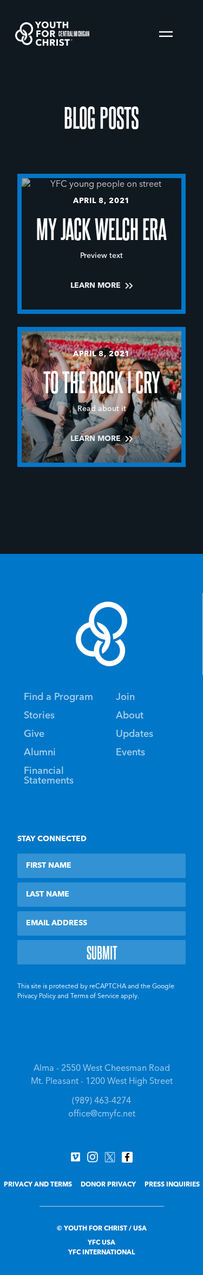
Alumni (40, 753)
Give (34, 734)
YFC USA (101, 1243)
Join (125, 697)
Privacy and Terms (38, 1185)
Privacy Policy (36, 996)
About (129, 716)
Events (130, 753)
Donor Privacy (108, 1185)
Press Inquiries (172, 1185)
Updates (134, 734)
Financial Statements (49, 776)
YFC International (101, 1252)
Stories (39, 716)
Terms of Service (94, 996)
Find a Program (58, 697)
